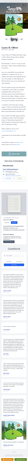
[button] (14, 430)
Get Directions (8, 178)
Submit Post (14, 264)
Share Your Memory (8, 241)
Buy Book (14, 222)
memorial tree (18, 142)
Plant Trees (20, 178)
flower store (17, 144)
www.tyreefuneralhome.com (9, 131)
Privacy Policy (10, 456)
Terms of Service (18, 456)
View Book (6, 222)
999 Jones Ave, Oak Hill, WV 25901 (13, 175)
